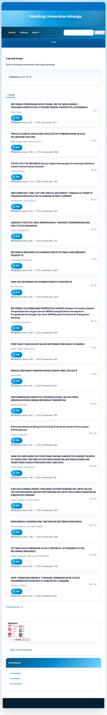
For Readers (15, 673)
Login (53, 42)
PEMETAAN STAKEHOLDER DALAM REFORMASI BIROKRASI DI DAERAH (47, 344)
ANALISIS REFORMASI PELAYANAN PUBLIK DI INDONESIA (41, 281)
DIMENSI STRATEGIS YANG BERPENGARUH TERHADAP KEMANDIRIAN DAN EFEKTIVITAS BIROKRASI (50, 224)
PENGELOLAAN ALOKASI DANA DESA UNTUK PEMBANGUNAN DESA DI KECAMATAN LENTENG (48, 135)
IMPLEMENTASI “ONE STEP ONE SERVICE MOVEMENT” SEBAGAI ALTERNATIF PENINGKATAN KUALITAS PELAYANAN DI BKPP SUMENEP (52, 194)
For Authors (15, 678)
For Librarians (16, 684)
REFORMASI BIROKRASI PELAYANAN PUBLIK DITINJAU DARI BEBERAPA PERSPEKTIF (48, 254)
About (35, 32)
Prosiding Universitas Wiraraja (55, 16)
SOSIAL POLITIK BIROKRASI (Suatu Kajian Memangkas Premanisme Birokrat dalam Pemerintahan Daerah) (52, 165)
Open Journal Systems (21, 650)
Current (12, 32)
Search (99, 32)
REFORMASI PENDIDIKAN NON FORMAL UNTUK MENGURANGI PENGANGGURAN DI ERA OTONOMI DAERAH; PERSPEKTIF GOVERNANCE (49, 106)
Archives (24, 32)
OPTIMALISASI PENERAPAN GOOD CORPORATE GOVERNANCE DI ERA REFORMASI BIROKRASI (47, 550)
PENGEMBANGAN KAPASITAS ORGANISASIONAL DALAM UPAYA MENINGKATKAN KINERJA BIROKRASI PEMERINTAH (44, 398)
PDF (18, 118)
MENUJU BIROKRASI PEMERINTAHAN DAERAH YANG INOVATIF (44, 370)
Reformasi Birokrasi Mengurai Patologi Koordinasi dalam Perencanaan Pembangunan (50, 428)
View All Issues (13, 607)
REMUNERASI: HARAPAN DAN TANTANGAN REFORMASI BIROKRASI (46, 521)
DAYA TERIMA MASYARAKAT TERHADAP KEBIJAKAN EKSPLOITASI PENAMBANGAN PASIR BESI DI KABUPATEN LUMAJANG (45, 579)
